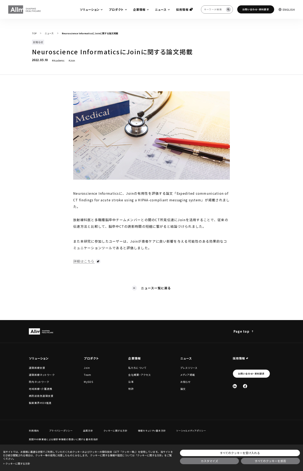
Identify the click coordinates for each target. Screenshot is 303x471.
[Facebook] (245, 386)
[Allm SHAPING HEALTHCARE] (24, 9)
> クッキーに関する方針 (16, 463)
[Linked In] (235, 386)
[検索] (228, 9)
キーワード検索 (0, 0)
